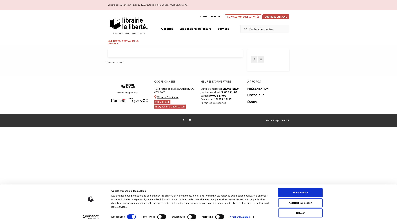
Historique (255, 95)
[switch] (161, 216)
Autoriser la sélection (300, 202)
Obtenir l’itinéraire (167, 97)
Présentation (258, 88)
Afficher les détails (240, 217)
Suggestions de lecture (195, 29)
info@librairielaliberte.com (170, 106)
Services (223, 29)
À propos (167, 29)
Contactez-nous (210, 16)
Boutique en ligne (276, 16)
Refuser (300, 213)
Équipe (252, 102)
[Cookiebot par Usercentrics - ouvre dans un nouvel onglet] (90, 217)
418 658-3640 (162, 102)
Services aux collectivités (243, 16)
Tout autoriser (300, 192)
